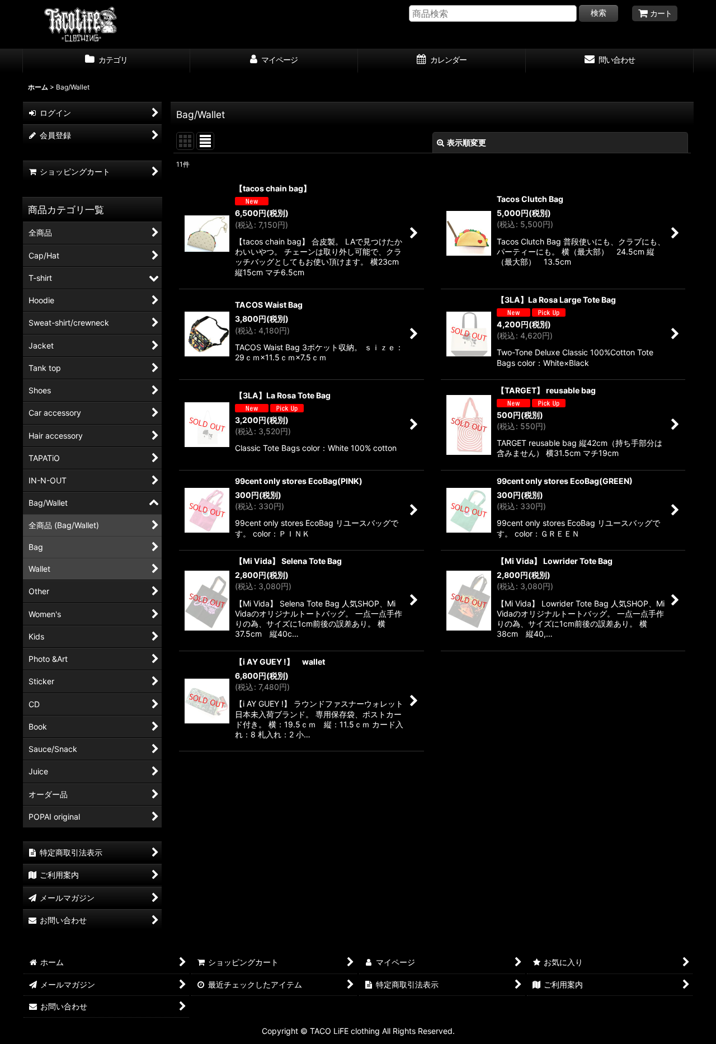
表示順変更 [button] (466, 142)
